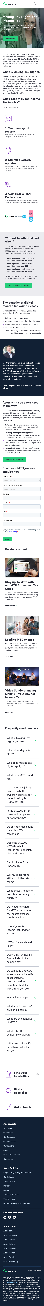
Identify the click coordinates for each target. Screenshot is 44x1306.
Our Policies (8, 1177)
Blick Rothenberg (10, 1262)
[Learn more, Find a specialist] (37, 1090)
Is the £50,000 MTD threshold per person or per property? (19, 814)
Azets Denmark (10, 1235)
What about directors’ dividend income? (19, 1008)
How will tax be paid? (19, 997)
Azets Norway (9, 1248)
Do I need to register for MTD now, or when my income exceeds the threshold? (19, 912)
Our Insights (8, 1146)
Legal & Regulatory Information (17, 1173)
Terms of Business (11, 1195)
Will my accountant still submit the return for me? (19, 878)
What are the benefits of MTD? (19, 1020)
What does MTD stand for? (20, 777)
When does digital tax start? (19, 752)
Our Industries (9, 1141)
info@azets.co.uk (12, 1283)
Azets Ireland (9, 1244)
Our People (8, 1133)
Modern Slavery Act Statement (17, 1203)
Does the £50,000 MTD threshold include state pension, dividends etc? (19, 848)
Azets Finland (9, 1240)
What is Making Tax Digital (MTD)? (18, 740)
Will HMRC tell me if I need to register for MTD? (19, 1047)
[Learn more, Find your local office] (37, 1074)
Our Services (9, 1137)
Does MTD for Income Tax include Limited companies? (19, 958)
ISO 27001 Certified (11, 1155)
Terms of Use (9, 1199)
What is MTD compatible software (18, 1033)
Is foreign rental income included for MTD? (18, 930)
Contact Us (8, 1159)
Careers (6, 1150)
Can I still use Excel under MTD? (18, 864)
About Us (7, 1128)
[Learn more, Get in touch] (37, 1107)
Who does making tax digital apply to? (19, 764)
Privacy (6, 1186)
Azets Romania (9, 1253)
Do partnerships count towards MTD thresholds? (20, 830)
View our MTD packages (14, 459)
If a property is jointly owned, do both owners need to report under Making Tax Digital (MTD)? (19, 795)
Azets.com (8, 1231)
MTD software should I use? (19, 944)
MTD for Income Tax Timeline (19, 285)
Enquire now (10, 39)
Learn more (9, 657)
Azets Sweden (9, 1257)
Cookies (6, 1190)
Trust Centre (9, 1181)
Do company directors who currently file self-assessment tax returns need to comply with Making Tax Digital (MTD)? (20, 979)
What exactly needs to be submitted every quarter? (20, 894)
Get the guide (10, 606)
